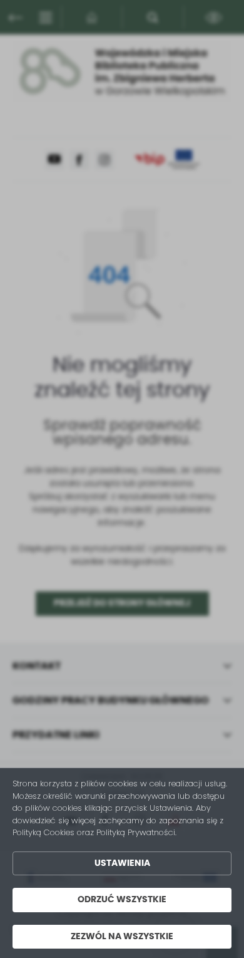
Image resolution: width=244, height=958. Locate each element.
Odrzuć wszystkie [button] (122, 899)
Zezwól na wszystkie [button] (122, 936)
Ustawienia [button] (122, 863)
